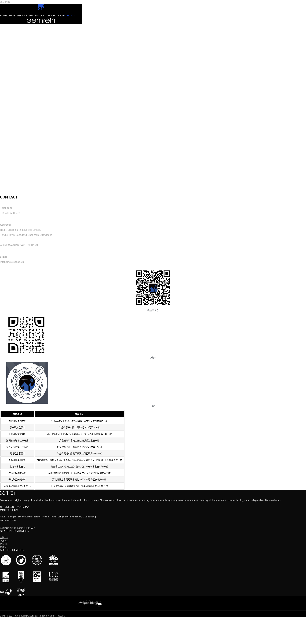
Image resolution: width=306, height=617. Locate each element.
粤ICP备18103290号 (56, 616)
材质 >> (4, 547)
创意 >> (4, 544)
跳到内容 (5, 2)
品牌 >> (4, 537)
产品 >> (4, 541)
